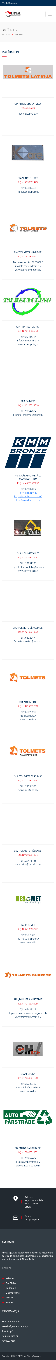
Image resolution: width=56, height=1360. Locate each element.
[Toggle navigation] (49, 14)
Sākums (6, 34)
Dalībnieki (11, 1287)
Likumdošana (13, 1292)
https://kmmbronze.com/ (28, 496)
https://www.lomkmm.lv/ (28, 500)
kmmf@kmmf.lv (28, 492)
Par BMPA (11, 1283)
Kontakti (10, 1302)
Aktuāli (9, 1297)
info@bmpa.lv (11, 3)
